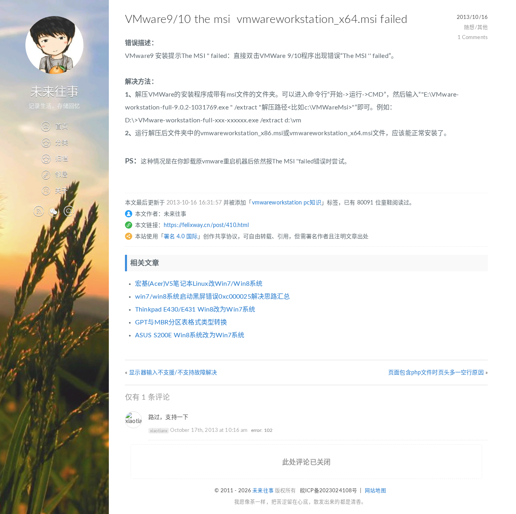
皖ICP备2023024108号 (328, 490)
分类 (61, 142)
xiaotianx (158, 430)
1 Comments (473, 37)
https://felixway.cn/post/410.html (206, 225)
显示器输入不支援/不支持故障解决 (173, 373)
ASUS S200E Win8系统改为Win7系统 (190, 335)
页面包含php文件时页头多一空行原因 (436, 373)
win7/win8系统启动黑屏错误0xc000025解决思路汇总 (212, 296)
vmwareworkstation (277, 203)
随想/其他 (476, 27)
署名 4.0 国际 (181, 236)
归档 (61, 158)
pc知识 (312, 203)
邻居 (61, 174)
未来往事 (54, 92)
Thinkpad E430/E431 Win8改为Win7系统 (195, 309)
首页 (61, 126)
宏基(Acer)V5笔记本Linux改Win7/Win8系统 (198, 284)
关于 (61, 191)
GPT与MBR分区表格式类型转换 (181, 322)
